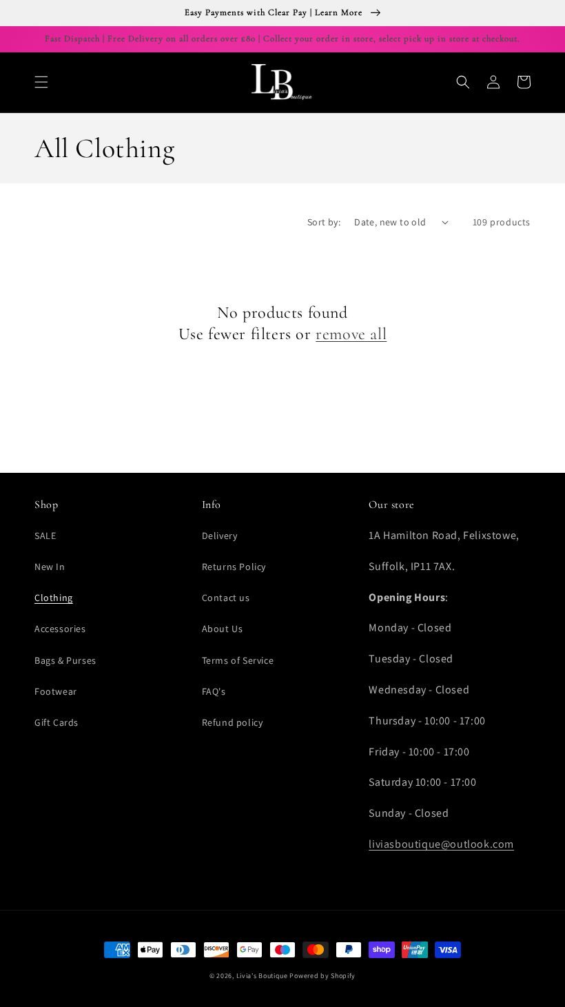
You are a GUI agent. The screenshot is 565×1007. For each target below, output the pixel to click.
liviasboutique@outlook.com (441, 844)
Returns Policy (234, 566)
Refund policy (232, 722)
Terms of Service (238, 660)
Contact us (226, 597)
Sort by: (323, 222)
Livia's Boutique (262, 975)
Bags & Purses (65, 660)
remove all (351, 334)
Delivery (220, 535)
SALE (45, 535)
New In (49, 566)
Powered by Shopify (322, 975)
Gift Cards (56, 722)
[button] (41, 82)
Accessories (60, 628)
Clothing (53, 597)
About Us (222, 628)
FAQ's (214, 691)
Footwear (55, 691)
